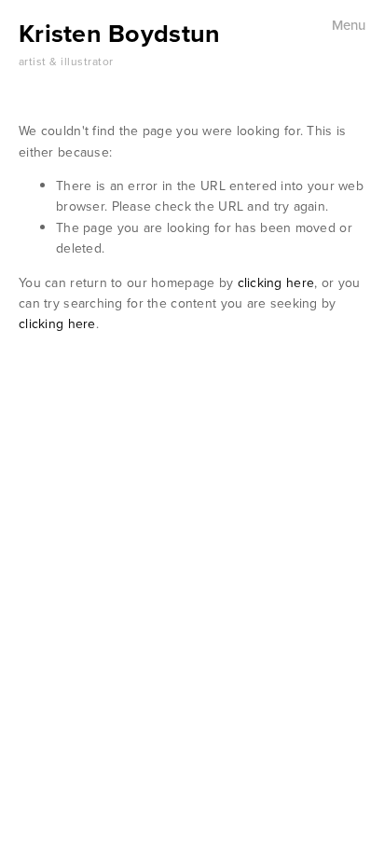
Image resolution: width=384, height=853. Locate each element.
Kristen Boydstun (119, 33)
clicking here (276, 282)
